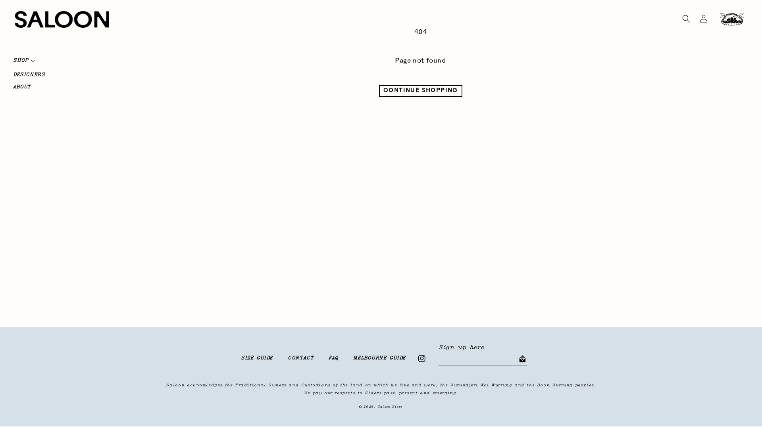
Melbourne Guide (380, 358)
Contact (301, 358)
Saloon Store (390, 407)
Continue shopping (420, 91)
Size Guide (257, 358)
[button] (686, 18)
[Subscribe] (522, 359)
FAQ (334, 358)
